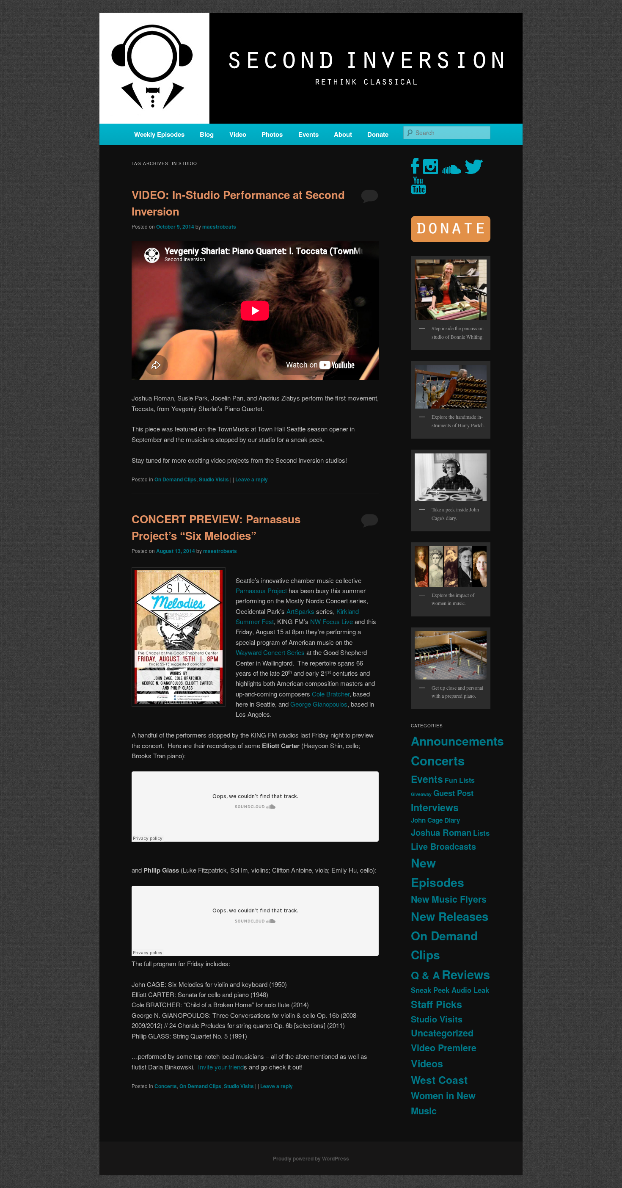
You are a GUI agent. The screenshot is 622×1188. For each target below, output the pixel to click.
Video (237, 134)
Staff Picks (436, 1004)
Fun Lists (460, 780)
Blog (207, 134)
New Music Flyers (449, 899)
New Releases (449, 916)
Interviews (435, 807)
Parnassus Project (261, 590)
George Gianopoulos (318, 703)
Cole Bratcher (331, 693)
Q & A (425, 975)
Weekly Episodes (159, 134)
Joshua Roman (441, 832)
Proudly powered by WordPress (311, 1158)
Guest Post (453, 792)
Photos (272, 134)
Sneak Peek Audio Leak (450, 990)
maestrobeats (219, 226)
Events (308, 134)
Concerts (165, 1086)
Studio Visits (214, 479)
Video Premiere (443, 1047)
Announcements (457, 740)
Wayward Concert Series (270, 652)
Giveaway (421, 794)
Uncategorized (442, 1032)
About (343, 134)
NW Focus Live (331, 621)
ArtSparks (300, 611)
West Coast (439, 1079)
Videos (427, 1063)
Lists (481, 833)
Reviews (466, 974)
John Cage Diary (435, 820)
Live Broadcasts (443, 846)
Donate (377, 134)
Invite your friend (221, 1066)
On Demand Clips (175, 479)
